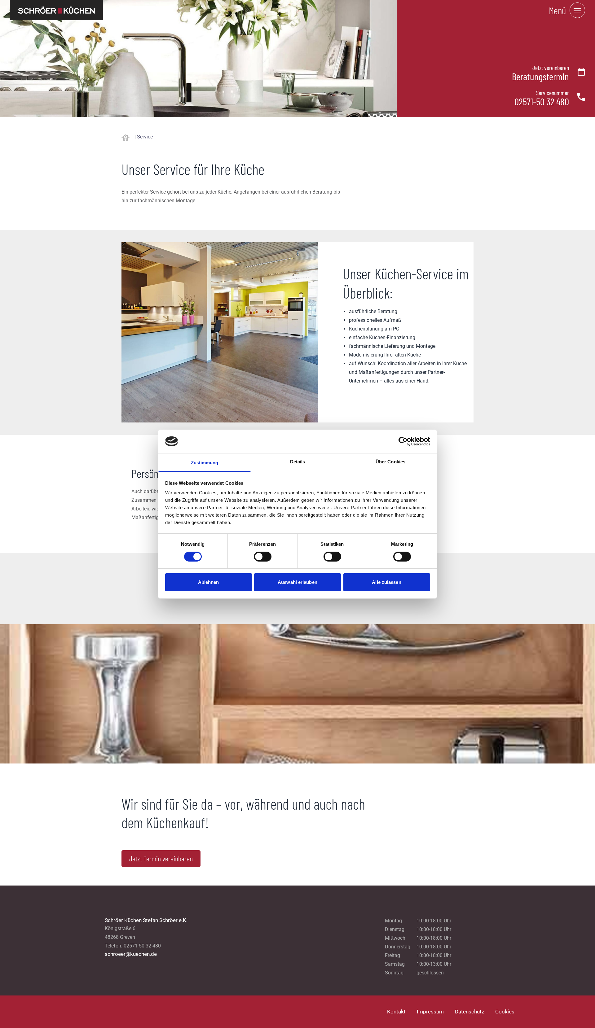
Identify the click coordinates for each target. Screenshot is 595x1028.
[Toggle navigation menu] (577, 10)
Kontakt (396, 1011)
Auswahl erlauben (297, 582)
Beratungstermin (540, 76)
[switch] (262, 557)
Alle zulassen (386, 582)
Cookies (504, 1011)
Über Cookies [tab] (390, 461)
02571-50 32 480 (541, 101)
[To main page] (56, 10)
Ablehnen (208, 582)
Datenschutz (469, 1011)
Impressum (430, 1011)
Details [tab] (297, 461)
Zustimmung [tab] (204, 462)
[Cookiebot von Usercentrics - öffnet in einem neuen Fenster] (403, 441)
